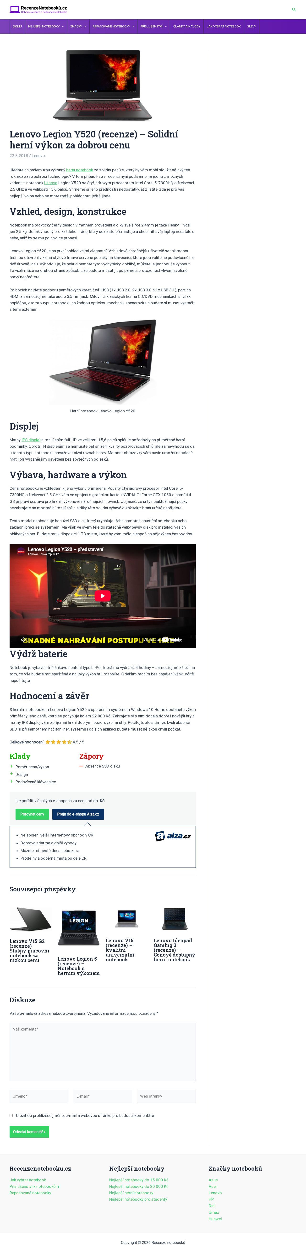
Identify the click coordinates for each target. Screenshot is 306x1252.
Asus (213, 1180)
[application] (62, 26)
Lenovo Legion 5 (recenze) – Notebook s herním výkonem (79, 966)
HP (211, 1199)
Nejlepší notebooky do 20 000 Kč (139, 1186)
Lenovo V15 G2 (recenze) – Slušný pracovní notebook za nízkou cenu (29, 950)
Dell (212, 1205)
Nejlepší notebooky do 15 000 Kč (139, 1180)
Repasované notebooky (30, 1192)
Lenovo (38, 155)
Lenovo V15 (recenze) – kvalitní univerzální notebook (120, 950)
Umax (214, 1212)
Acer (213, 1186)
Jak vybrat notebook (28, 1180)
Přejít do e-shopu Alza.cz (78, 814)
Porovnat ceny (32, 814)
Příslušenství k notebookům (34, 1186)
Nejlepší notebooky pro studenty (138, 1199)
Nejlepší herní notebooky (131, 1192)
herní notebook (79, 170)
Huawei (215, 1218)
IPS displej (31, 439)
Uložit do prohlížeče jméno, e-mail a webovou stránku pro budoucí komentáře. (85, 1115)
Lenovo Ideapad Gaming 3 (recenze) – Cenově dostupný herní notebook (174, 950)
